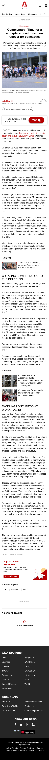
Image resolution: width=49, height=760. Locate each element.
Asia (42, 14)
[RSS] (33, 725)
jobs (24, 589)
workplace (14, 589)
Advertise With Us (10, 706)
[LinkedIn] (27, 725)
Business (6, 662)
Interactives (29, 675)
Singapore (32, 14)
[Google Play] (15, 731)
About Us (6, 702)
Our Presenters (8, 711)
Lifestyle (5, 666)
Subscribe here (11, 576)
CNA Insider (29, 662)
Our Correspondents (33, 711)
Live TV (5, 680)
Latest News (20, 14)
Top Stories (7, 14)
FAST (34, 120)
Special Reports (9, 684)
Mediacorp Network (33, 702)
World (27, 684)
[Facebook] (15, 725)
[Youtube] (21, 725)
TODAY (5, 671)
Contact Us (29, 706)
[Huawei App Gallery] (28, 732)
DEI (5, 589)
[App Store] (18, 731)
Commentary (24, 26)
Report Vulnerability (20, 750)
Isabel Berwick (7, 101)
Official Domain (12, 748)
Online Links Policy (37, 750)
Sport (26, 680)
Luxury (27, 666)
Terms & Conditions (27, 748)
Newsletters (7, 688)
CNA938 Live (30, 671)
